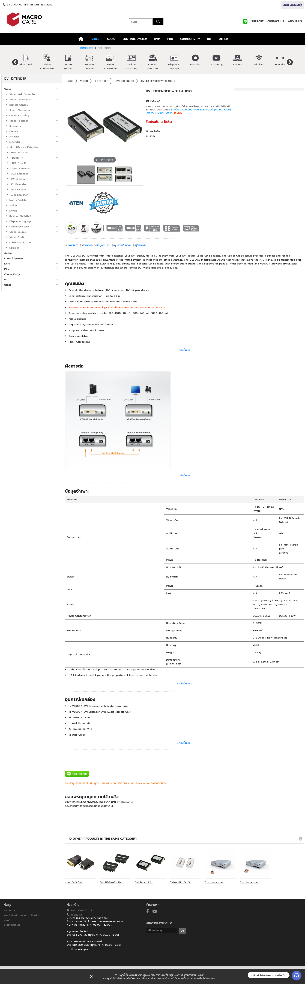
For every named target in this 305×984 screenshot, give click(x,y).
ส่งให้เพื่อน (155, 131)
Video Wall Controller (21, 94)
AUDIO (111, 39)
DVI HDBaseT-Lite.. (111, 882)
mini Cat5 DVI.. (74, 882)
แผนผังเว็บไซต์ (12, 925)
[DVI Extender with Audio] (86, 174)
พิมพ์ (152, 136)
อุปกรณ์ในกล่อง (122, 245)
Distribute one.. (214, 882)
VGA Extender (18, 173)
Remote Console (89, 66)
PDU (170, 39)
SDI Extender (17, 184)
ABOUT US (295, 21)
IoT (6, 279)
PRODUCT (86, 48)
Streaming (216, 64)
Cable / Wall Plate (19, 242)
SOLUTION (104, 48)
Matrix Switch (17, 200)
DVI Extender (18, 179)
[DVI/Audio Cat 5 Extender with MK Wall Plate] (185, 862)
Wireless (259, 64)
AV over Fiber (18, 189)
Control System (68, 66)
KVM (157, 39)
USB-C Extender (19, 168)
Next (289, 61)
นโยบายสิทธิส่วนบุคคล (202, 978)
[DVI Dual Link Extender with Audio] (150, 862)
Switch (12, 211)
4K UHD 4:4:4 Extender (23, 147)
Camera (237, 64)
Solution (14, 248)
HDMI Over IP (17, 163)
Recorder (195, 64)
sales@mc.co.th (86, 949)
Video (7, 89)
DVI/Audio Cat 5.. (180, 882)
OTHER (223, 39)
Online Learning (131, 66)
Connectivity (12, 274)
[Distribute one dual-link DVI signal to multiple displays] (255, 862)
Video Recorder (18, 121)
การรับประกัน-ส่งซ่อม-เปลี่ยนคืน (21, 915)
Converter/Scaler (18, 226)
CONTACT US (275, 21)
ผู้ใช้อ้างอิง (140, 245)
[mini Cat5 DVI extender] (80, 862)
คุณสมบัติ (73, 245)
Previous (15, 61)
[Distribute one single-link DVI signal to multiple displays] (220, 862)
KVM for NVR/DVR (153, 66)
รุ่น (147, 101)
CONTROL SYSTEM (134, 39)
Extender (279, 64)
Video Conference (47, 66)
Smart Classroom (110, 66)
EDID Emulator (18, 195)
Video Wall (25, 64)
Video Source (17, 232)
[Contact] (296, 975)
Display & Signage (174, 66)
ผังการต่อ (87, 245)
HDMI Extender (19, 152)
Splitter (13, 205)
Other (7, 285)
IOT (209, 39)
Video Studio (16, 237)
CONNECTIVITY (190, 39)
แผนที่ (7, 920)
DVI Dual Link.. (144, 882)
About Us (10, 910)
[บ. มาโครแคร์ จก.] (50, 19)
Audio (8, 253)
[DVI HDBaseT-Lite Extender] (115, 862)
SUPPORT (257, 21)
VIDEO (95, 39)
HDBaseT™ (16, 158)
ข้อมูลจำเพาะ (103, 245)
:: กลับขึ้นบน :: (184, 350)
